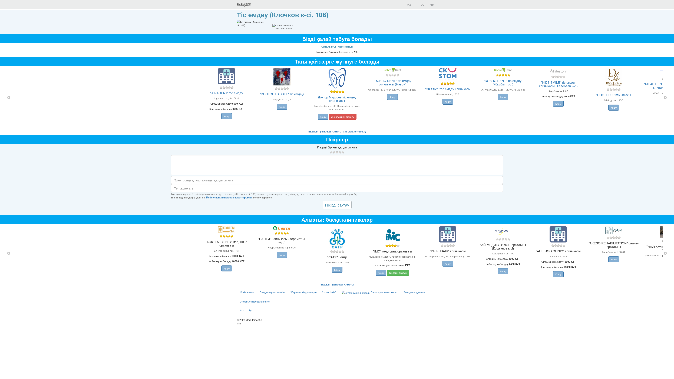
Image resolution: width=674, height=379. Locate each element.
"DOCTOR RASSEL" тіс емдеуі (282, 94)
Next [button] (665, 97)
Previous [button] (9, 97)
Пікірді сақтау (337, 205)
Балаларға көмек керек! (384, 292)
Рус (251, 310)
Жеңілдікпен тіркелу (342, 116)
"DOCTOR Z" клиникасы (613, 94)
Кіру (432, 4)
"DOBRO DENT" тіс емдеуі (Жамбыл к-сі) (503, 82)
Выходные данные (414, 292)
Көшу (227, 116)
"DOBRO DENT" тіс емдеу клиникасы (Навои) (392, 82)
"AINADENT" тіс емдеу (226, 93)
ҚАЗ (408, 4)
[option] (337, 97)
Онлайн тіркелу (398, 272)
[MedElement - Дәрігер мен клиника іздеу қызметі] (244, 4)
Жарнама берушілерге (303, 292)
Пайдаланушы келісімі (272, 292)
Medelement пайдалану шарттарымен (229, 197)
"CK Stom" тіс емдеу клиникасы (448, 89)
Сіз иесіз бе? (329, 292)
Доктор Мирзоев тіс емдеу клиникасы (337, 99)
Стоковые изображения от (255, 301)
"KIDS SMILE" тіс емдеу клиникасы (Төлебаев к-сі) (558, 84)
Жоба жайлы (247, 292)
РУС (422, 4)
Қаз (241, 310)
